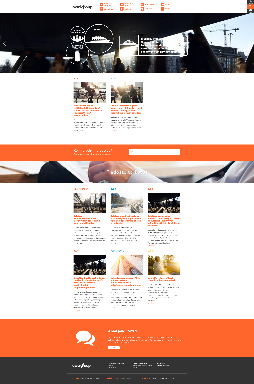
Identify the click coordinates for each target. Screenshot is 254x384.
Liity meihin (112, 367)
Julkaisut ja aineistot (164, 365)
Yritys (135, 367)
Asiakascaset (161, 363)
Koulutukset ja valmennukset (143, 365)
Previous (5, 43)
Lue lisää (77, 133)
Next (249, 43)
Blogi (111, 365)
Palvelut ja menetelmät (117, 363)
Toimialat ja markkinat (140, 363)
